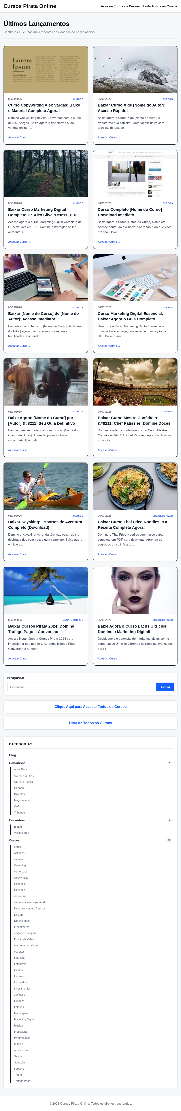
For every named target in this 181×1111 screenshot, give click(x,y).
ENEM (18, 826)
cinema (18, 859)
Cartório (19, 788)
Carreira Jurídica (24, 775)
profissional (21, 1031)
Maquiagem (21, 1013)
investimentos (22, 988)
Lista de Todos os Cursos (90, 723)
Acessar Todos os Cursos (120, 6)
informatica (20, 982)
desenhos (20, 896)
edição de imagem (25, 933)
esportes (19, 951)
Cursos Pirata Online (30, 6)
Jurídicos (19, 994)
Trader (18, 1074)
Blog (12, 755)
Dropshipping (22, 920)
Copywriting (21, 877)
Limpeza (19, 1001)
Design (18, 914)
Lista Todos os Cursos (160, 6)
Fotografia (20, 964)
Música (18, 1025)
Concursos (17, 763)
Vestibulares (21, 832)
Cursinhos (17, 820)
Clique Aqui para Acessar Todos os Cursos (91, 707)
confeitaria (20, 871)
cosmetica (20, 883)
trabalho (19, 1068)
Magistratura (21, 800)
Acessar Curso (19, 137)
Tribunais (19, 812)
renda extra (21, 1050)
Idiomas (19, 976)
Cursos (14, 840)
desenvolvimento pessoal (29, 902)
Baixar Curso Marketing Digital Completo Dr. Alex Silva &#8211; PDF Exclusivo (43, 215)
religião (18, 1044)
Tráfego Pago (22, 1081)
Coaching (20, 865)
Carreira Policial (24, 781)
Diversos (19, 794)
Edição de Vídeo (24, 939)
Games (18, 970)
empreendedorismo (26, 945)
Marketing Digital (24, 1019)
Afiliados (19, 853)
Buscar (165, 687)
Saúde (18, 1056)
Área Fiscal (21, 769)
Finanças (19, 957)
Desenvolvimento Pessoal (29, 908)
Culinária (19, 890)
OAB (17, 806)
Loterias (19, 1007)
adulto (18, 846)
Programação (22, 1037)
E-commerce (21, 927)
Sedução (19, 1062)
